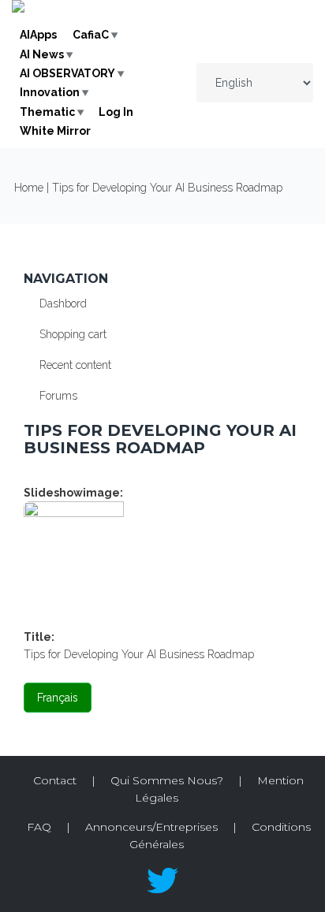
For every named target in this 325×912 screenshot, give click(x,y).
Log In (116, 112)
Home (28, 187)
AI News (42, 54)
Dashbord (63, 303)
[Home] (18, 8)
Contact (55, 780)
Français (57, 697)
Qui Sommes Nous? (166, 780)
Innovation (50, 92)
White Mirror (55, 131)
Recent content (75, 365)
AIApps (38, 34)
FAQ (39, 827)
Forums (58, 395)
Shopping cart (72, 334)
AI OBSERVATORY (67, 73)
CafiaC (91, 34)
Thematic (47, 112)
